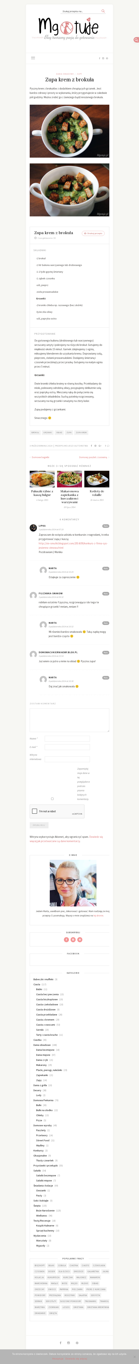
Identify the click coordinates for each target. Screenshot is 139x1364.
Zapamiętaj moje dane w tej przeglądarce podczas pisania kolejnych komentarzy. (83, 784)
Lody (38, 1095)
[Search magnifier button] (103, 11)
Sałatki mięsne (44, 1180)
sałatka (83, 1295)
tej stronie (98, 915)
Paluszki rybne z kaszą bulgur (42, 493)
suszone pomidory (70, 1301)
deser (51, 1271)
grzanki (48, 432)
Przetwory (42, 1135)
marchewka (41, 1283)
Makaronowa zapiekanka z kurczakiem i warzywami (69, 496)
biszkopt (40, 1265)
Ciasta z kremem (45, 1019)
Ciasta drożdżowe (46, 1009)
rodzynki (70, 1295)
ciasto (85, 1265)
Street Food (42, 1140)
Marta (53, 568)
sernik (38, 1301)
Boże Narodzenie (45, 1210)
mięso (74, 1283)
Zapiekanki (42, 1075)
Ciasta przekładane (46, 1014)
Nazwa (34, 738)
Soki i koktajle (41, 1200)
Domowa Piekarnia (43, 1100)
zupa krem (81, 432)
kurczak (68, 1277)
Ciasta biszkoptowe (47, 999)
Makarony (41, 1065)
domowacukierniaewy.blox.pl (58, 652)
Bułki (38, 1105)
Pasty (39, 1195)
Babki (39, 989)
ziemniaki (54, 1307)
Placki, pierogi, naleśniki (49, 1070)
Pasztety (41, 1130)
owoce (52, 1289)
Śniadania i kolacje (43, 1185)
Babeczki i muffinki (43, 979)
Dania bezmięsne (45, 1049)
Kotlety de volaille (97, 493)
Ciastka (37, 1039)
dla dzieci (64, 1271)
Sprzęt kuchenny (45, 1230)
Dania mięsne (43, 1054)
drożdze (79, 1271)
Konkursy (38, 1150)
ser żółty (51, 1301)
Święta (37, 1205)
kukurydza (54, 1277)
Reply (106, 526)
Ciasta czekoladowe (47, 1004)
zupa (69, 432)
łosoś (66, 1307)
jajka (106, 1271)
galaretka (93, 1271)
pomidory (40, 1295)
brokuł (35, 432)
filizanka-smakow (51, 593)
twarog (104, 1301)
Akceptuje (58, 1358)
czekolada (99, 1265)
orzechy (39, 1289)
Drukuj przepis (94, 233)
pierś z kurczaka (96, 1289)
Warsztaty (41, 1240)
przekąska (55, 1295)
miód (64, 1283)
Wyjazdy (40, 1245)
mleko (84, 1283)
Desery (37, 1090)
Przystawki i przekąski (45, 1165)
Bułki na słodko (44, 1110)
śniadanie (40, 1313)
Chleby (40, 1115)
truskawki (90, 1301)
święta (53, 1313)
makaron (95, 1277)
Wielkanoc (41, 1215)
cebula (62, 1265)
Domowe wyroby (42, 1125)
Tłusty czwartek (45, 1160)
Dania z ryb (42, 1060)
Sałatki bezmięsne (46, 1175)
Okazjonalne (40, 1155)
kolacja (39, 1277)
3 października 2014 (41, 445)
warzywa (40, 1307)
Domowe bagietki (40, 457)
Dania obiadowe (65, 74)
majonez (81, 1277)
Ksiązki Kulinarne (45, 1225)
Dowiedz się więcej (76, 1358)
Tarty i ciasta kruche (47, 1034)
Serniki (40, 1029)
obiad (59, 432)
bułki (51, 1265)
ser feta (95, 1295)
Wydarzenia (39, 1235)
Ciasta (36, 984)
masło (54, 1283)
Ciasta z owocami (45, 1024)
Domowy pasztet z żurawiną (93, 457)
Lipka (42, 525)
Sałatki (37, 1170)
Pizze (39, 1120)
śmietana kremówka (98, 1307)
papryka (64, 1289)
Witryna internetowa (35, 757)
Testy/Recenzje (41, 1220)
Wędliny (40, 1145)
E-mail (33, 747)
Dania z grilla (40, 1085)
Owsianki (41, 1190)
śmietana (78, 1307)
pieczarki (77, 1289)
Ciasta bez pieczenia (47, 994)
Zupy (79, 74)
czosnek (40, 1271)
